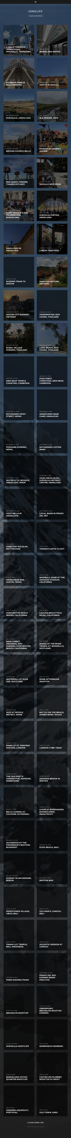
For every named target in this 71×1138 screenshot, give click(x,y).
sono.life (35, 11)
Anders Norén (39, 1126)
